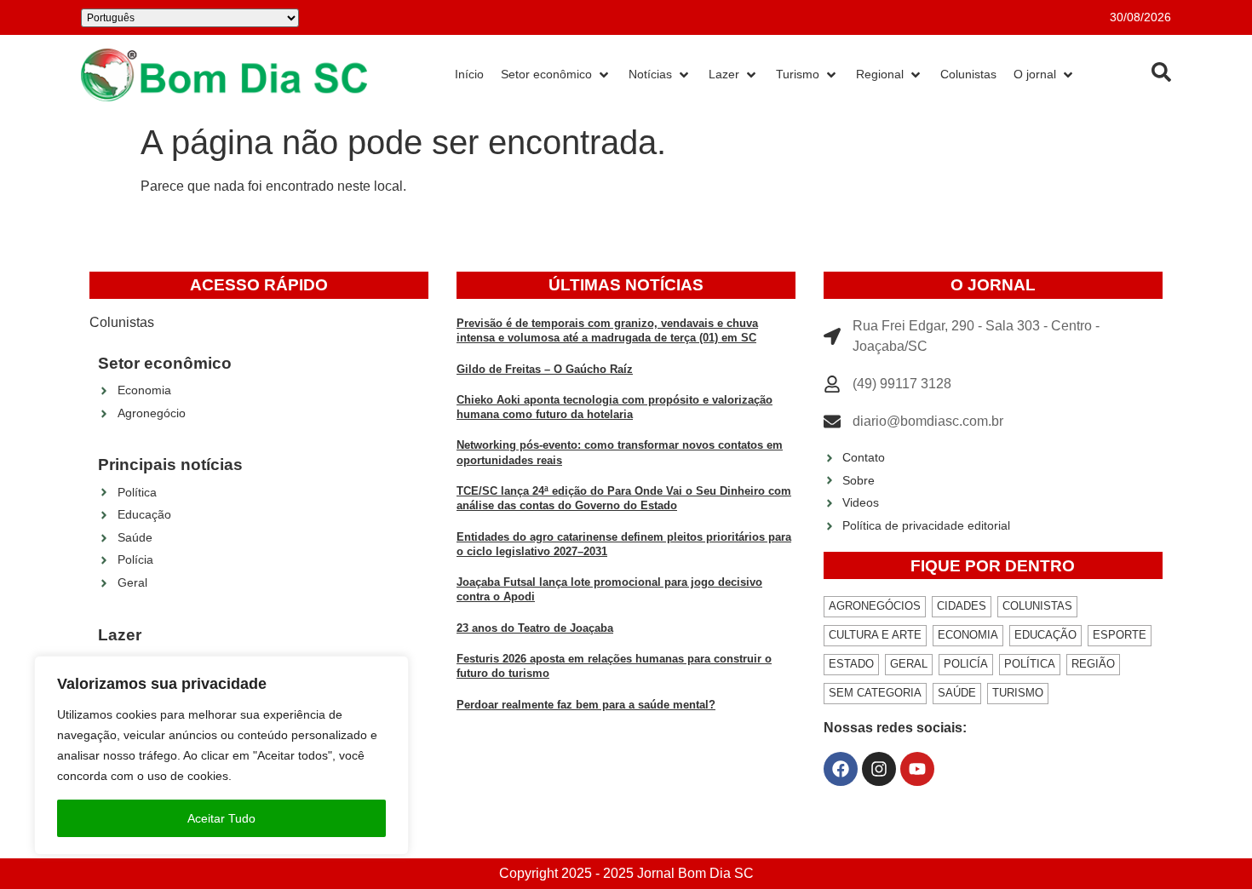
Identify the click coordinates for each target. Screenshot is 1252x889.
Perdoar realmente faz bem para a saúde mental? (586, 704)
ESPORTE (1119, 634)
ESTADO (851, 663)
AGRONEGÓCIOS (875, 605)
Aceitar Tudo (221, 818)
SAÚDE (957, 692)
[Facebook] (841, 769)
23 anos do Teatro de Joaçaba (535, 628)
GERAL (909, 663)
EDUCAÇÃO (1045, 634)
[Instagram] (879, 769)
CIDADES (961, 605)
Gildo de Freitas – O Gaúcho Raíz (545, 369)
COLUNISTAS (1037, 605)
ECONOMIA (968, 634)
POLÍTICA (1029, 663)
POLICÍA (966, 663)
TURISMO (1017, 692)
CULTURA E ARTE (875, 634)
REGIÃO (1093, 663)
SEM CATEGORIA (875, 692)
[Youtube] (917, 769)
